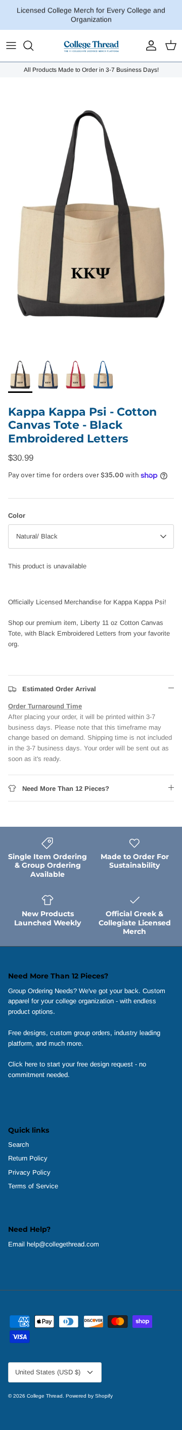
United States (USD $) (47, 1372)
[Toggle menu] (11, 45)
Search (18, 1144)
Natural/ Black (37, 536)
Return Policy (28, 1158)
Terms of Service (33, 1186)
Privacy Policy (29, 1172)
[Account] (149, 45)
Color (16, 515)
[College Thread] (91, 46)
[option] (91, 213)
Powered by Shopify (89, 1396)
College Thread (45, 1396)
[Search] (33, 45)
